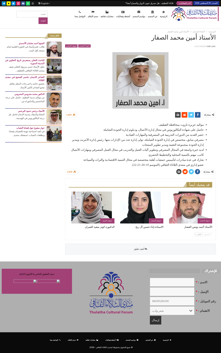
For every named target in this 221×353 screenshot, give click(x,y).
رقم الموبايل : (206, 301)
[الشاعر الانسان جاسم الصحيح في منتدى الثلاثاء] (54, 83)
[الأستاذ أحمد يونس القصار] (189, 207)
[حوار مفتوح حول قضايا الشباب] (54, 133)
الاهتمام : (203, 310)
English (44, 3)
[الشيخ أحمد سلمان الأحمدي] (54, 49)
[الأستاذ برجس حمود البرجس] (54, 116)
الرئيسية (163, 16)
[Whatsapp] (33, 3)
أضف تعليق (139, 249)
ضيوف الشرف (107, 221)
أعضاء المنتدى (84, 46)
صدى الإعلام (93, 16)
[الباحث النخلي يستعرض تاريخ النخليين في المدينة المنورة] (54, 66)
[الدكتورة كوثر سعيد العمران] (91, 207)
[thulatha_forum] (18, 3)
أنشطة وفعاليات (123, 16)
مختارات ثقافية (107, 16)
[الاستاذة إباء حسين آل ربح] (140, 207)
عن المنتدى (152, 16)
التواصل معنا (80, 16)
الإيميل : (202, 291)
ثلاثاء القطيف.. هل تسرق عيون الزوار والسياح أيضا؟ (150, 3)
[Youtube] (23, 3)
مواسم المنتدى (139, 16)
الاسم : (201, 282)
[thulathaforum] (28, 3)
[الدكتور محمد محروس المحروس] (54, 99)
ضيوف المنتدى (71, 46)
